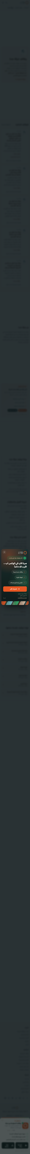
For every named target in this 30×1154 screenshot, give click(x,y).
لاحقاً (4, 598)
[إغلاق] (4, 552)
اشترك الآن (13, 589)
